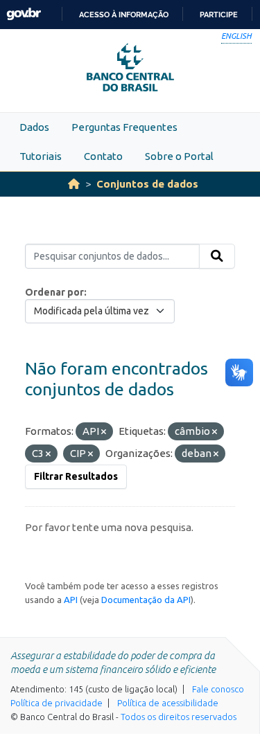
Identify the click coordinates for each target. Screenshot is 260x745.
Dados (34, 127)
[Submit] (217, 256)
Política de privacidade (56, 703)
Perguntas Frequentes (124, 127)
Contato (103, 156)
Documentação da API (146, 599)
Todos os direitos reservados (178, 716)
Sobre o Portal (179, 156)
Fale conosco (218, 689)
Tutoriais (40, 156)
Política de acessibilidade (167, 703)
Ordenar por (54, 292)
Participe (219, 14)
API (71, 599)
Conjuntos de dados (147, 184)
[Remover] (103, 432)
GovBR (23, 14)
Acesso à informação (123, 14)
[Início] (74, 184)
